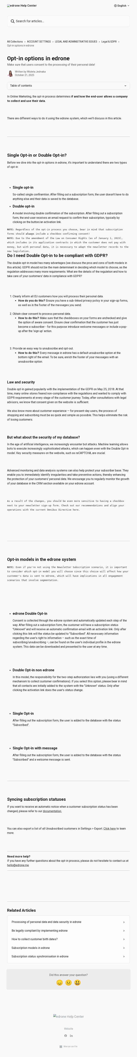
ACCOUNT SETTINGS (39, 41)
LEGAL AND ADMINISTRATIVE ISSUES (76, 41)
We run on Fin (70, 1046)
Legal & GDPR (109, 41)
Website (68, 1028)
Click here (109, 828)
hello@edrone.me (18, 865)
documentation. (52, 811)
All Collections (15, 41)
